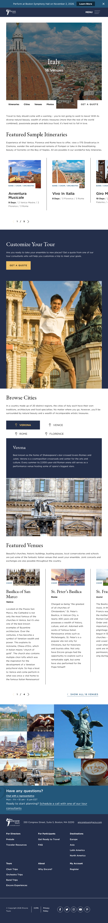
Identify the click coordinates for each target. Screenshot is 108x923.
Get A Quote (89, 104)
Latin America (77, 850)
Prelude (10, 839)
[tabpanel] (54, 487)
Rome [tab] (23, 433)
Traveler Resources (16, 845)
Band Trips (12, 880)
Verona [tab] (25, 425)
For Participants (46, 833)
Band (11, 186)
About (41, 863)
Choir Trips (12, 869)
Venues (38, 104)
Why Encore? (45, 869)
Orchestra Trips (14, 874)
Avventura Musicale (17, 195)
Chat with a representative (20, 796)
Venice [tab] (58, 425)
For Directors (13, 833)
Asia (72, 845)
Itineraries (13, 104)
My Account (76, 863)
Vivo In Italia (63, 193)
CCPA (36, 908)
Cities (27, 104)
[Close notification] (103, 4)
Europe (73, 839)
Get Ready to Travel (49, 839)
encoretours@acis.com (90, 822)
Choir (18, 186)
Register (74, 869)
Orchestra (28, 186)
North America (78, 855)
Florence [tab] (57, 433)
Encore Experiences (16, 885)
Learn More (85, 3)
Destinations (76, 833)
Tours (9, 863)
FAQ (40, 845)
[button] (83, 694)
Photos (50, 104)
